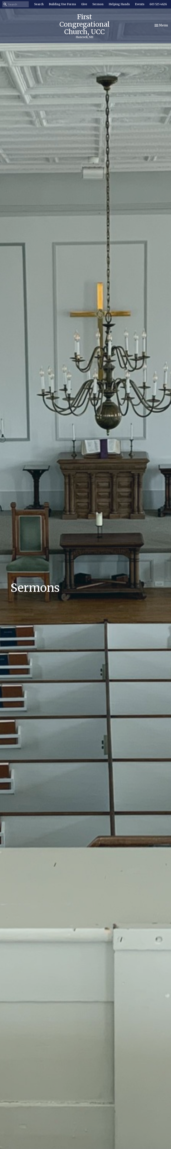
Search (39, 4)
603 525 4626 (158, 4)
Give (84, 4)
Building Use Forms (62, 4)
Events (139, 4)
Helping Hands (119, 4)
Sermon (97, 4)
